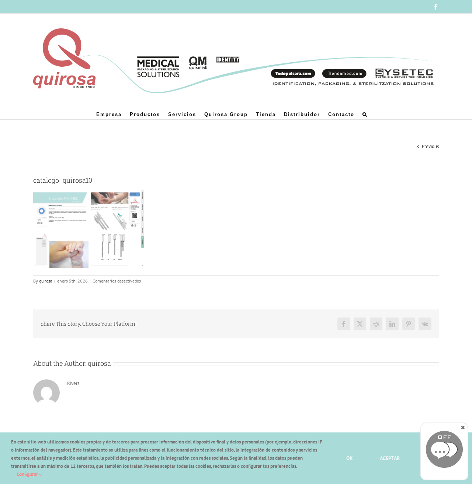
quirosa (45, 281)
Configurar (28, 474)
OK (349, 458)
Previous (430, 146)
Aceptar (390, 458)
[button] (365, 113)
